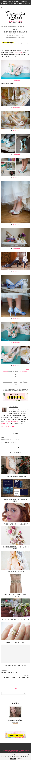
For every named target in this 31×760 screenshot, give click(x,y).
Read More (19, 758)
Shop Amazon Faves (4, 3)
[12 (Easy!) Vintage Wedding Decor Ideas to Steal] (15, 607)
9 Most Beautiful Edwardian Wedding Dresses (15, 476)
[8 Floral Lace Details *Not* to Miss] (15, 560)
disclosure (15, 751)
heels (15, 382)
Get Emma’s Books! (26, 3)
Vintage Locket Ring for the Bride (15, 642)
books (27, 750)
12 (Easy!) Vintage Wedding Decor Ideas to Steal (15, 619)
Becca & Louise (18, 52)
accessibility (15, 750)
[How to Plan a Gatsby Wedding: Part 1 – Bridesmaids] (15, 583)
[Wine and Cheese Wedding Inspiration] (15, 654)
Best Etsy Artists (15, 2)
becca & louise (16, 80)
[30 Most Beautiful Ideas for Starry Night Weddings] (15, 488)
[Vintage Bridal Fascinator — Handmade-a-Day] (15, 512)
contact (10, 751)
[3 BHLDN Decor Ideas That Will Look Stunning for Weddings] (15, 535)
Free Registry (19, 3)
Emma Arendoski (18, 34)
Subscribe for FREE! (7, 2)
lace (21, 382)
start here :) (5, 750)
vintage (15, 29)
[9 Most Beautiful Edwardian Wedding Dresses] (15, 465)
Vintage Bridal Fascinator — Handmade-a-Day (15, 524)
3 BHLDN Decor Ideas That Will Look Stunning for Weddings (15, 547)
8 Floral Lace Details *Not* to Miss (15, 571)
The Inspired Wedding (13, 421)
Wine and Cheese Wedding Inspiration (15, 665)
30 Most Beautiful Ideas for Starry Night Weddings (15, 500)
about (10, 750)
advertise (22, 750)
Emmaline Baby (5, 423)
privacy (21, 751)
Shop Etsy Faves (12, 3)
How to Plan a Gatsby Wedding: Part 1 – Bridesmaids (15, 595)
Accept (12, 758)
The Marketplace (23, 371)
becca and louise (7, 382)
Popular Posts (24, 2)
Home (2, 26)
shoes (25, 382)
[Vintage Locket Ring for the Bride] (15, 631)
